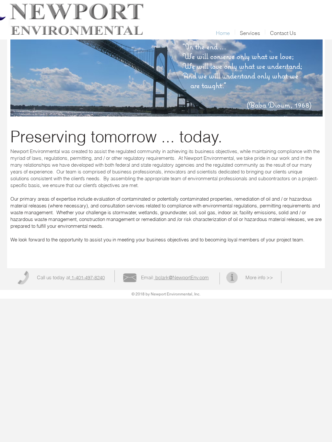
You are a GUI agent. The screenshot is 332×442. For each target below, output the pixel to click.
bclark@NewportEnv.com (181, 277)
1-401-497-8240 (87, 277)
